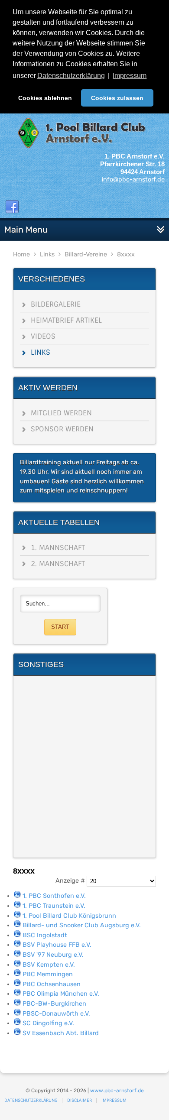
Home (21, 254)
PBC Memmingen (48, 974)
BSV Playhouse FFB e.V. (57, 944)
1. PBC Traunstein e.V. (54, 906)
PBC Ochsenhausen (52, 984)
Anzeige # (71, 881)
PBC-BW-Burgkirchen (54, 1003)
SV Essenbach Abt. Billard (61, 1033)
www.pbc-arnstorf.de (117, 1091)
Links (47, 254)
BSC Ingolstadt (45, 935)
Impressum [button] (129, 75)
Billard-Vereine (86, 254)
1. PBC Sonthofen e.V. (54, 896)
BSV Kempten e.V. (49, 964)
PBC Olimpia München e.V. (61, 993)
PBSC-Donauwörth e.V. (56, 1013)
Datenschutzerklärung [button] (71, 75)
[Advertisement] (84, 766)
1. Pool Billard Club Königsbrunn (69, 915)
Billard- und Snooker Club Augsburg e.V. (82, 925)
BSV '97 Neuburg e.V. (53, 954)
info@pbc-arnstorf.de (133, 179)
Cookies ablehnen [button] (45, 97)
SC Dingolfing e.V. (48, 1023)
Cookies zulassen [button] (117, 97)
